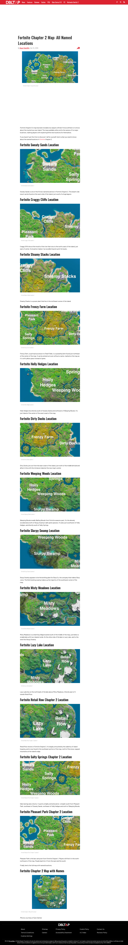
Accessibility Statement (64, 932)
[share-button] (78, 48)
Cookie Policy (84, 929)
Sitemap (45, 929)
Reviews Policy (102, 932)
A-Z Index (83, 932)
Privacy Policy (60, 929)
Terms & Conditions (27, 932)
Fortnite (42, 139)
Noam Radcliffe (24, 48)
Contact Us (100, 929)
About (23, 929)
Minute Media (12, 941)
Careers (44, 932)
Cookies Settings (26, 936)
